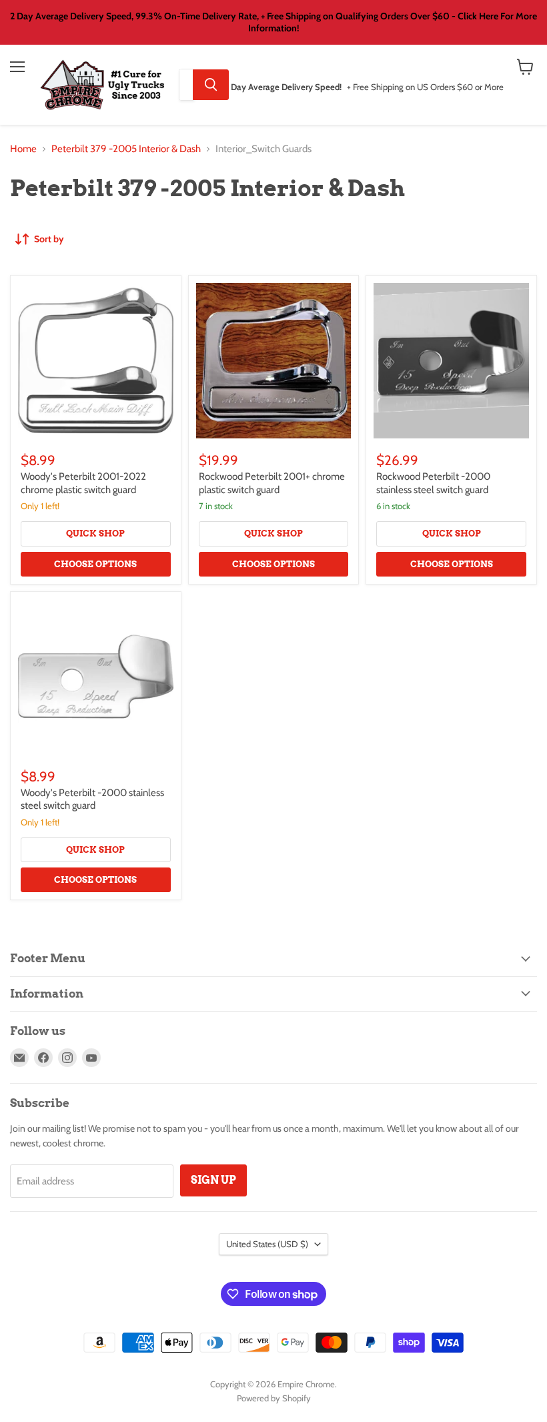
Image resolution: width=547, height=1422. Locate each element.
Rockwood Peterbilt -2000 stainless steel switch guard (433, 483)
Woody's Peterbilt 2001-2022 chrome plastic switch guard (83, 483)
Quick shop (95, 533)
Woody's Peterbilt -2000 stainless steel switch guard (92, 799)
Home (23, 149)
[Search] (211, 84)
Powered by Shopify (274, 1398)
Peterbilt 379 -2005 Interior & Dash (126, 149)
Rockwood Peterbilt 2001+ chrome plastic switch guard (272, 483)
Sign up (213, 1180)
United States (267, 1243)
